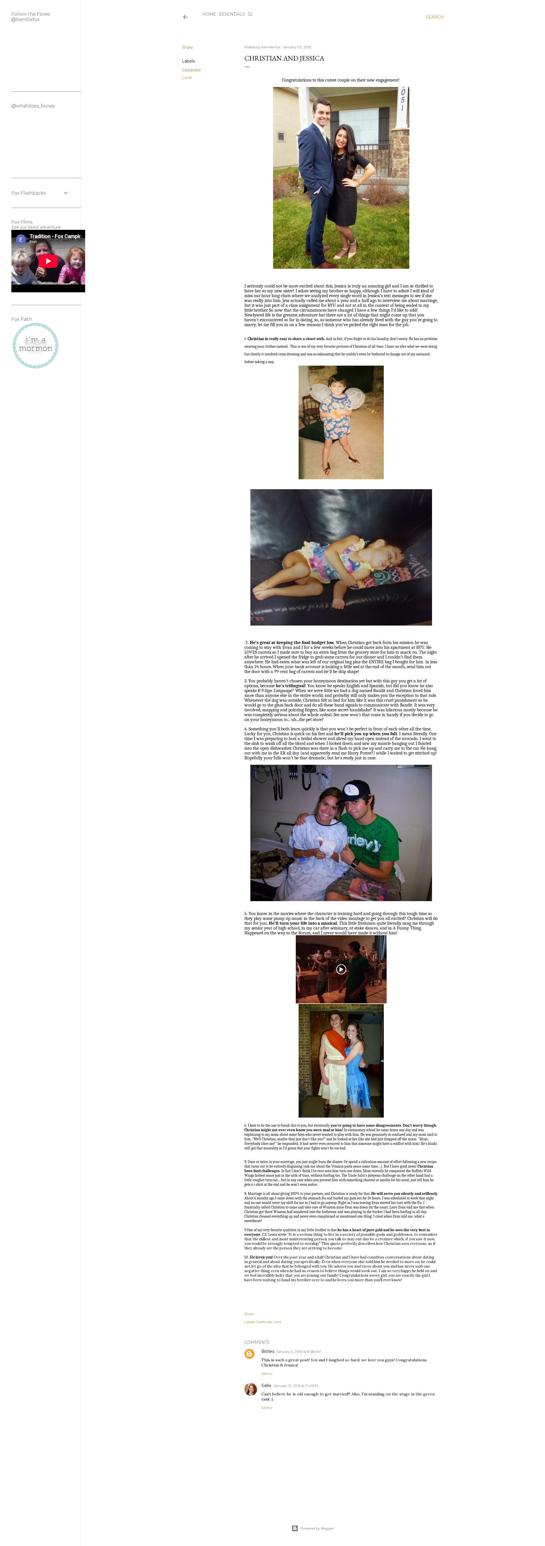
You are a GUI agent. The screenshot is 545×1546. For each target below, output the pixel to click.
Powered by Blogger (317, 1528)
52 (250, 14)
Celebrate (191, 70)
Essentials (232, 14)
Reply (266, 1374)
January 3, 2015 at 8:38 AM (298, 1351)
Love (187, 77)
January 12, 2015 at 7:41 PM (296, 1386)
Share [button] (187, 47)
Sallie (266, 1385)
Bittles (267, 1351)
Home (209, 14)
